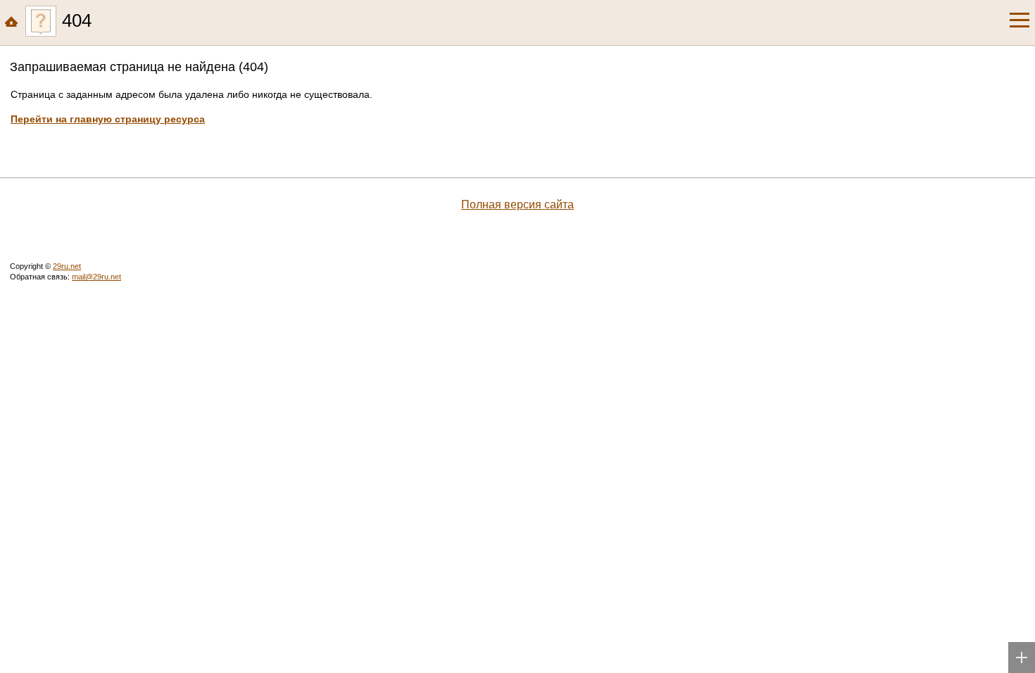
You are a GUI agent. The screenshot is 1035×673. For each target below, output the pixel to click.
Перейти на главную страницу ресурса (108, 119)
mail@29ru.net (96, 276)
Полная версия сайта (517, 204)
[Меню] (1019, 20)
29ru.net (67, 266)
